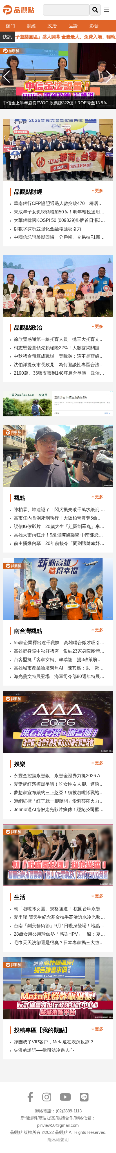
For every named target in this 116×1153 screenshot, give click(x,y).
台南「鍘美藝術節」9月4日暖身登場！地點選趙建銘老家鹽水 (59, 926)
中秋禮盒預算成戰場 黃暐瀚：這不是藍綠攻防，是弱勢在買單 (59, 356)
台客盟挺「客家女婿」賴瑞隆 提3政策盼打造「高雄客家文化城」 (59, 659)
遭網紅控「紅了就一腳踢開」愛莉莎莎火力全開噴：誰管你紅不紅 (59, 801)
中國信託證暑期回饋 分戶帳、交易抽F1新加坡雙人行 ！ (59, 237)
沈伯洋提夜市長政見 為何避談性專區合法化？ (59, 365)
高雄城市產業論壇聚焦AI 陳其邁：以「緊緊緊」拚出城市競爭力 (59, 668)
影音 (94, 25)
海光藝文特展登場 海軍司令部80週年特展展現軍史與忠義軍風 (59, 676)
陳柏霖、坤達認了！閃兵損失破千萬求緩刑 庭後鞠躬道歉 (59, 509)
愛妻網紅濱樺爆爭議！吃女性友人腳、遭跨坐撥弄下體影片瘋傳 (59, 784)
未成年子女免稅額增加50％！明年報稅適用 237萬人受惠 (59, 212)
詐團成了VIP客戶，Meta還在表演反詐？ (54, 1042)
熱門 (10, 25)
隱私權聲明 (58, 1139)
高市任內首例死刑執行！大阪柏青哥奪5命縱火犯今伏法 (59, 518)
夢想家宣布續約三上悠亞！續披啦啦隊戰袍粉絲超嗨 (59, 792)
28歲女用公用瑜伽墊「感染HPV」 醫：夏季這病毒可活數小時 (59, 934)
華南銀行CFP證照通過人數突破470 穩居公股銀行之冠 (59, 203)
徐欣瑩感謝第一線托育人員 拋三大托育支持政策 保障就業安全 (59, 339)
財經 (31, 25)
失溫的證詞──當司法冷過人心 (44, 1050)
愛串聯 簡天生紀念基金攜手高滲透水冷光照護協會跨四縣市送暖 (59, 917)
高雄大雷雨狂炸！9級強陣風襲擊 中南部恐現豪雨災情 (59, 535)
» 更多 (97, 190)
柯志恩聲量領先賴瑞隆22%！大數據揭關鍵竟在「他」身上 (59, 348)
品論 (73, 25)
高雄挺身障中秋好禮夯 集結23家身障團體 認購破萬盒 (59, 651)
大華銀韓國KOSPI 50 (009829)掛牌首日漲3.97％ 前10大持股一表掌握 (59, 220)
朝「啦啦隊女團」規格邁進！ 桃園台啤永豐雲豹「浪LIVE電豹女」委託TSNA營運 (59, 909)
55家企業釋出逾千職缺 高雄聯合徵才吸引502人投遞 (59, 642)
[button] (109, 76)
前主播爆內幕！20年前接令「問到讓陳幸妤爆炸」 (59, 543)
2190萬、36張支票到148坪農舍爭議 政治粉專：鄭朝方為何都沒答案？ (59, 373)
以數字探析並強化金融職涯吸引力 (47, 229)
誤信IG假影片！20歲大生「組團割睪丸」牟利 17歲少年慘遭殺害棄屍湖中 (59, 526)
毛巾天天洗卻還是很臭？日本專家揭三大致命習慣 (59, 942)
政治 (52, 25)
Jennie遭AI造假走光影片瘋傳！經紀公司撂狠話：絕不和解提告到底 (59, 809)
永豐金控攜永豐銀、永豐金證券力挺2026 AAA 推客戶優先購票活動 (59, 776)
